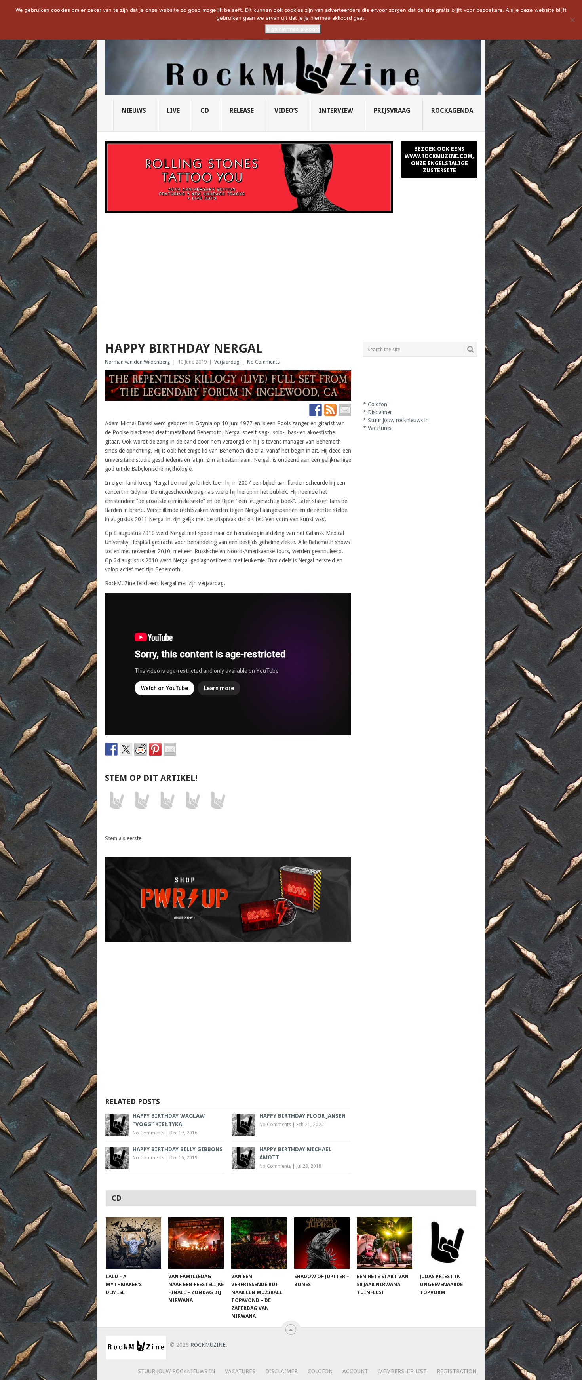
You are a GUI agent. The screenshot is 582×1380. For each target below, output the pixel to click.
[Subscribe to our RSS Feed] (330, 410)
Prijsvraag (392, 110)
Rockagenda (452, 110)
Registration (456, 1371)
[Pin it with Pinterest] (155, 749)
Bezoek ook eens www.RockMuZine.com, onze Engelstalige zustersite (439, 159)
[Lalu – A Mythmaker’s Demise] (133, 1243)
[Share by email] (170, 749)
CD (204, 110)
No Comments (263, 362)
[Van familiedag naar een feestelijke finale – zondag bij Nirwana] (196, 1243)
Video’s (286, 110)
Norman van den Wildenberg (137, 362)
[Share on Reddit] (140, 749)
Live (173, 110)
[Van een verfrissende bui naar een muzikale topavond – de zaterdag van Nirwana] (259, 1243)
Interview (336, 110)
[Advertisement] (291, 272)
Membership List (402, 1371)
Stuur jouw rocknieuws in (398, 420)
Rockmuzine (208, 1345)
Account (355, 1371)
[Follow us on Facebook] (315, 410)
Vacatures (379, 428)
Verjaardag (227, 362)
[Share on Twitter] (126, 749)
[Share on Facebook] (111, 749)
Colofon (377, 404)
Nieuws (134, 110)
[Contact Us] (345, 410)
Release (242, 110)
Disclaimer (380, 412)
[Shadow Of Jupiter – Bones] (322, 1243)
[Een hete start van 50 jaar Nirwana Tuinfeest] (384, 1243)
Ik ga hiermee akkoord (293, 29)
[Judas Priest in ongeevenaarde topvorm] (447, 1243)
